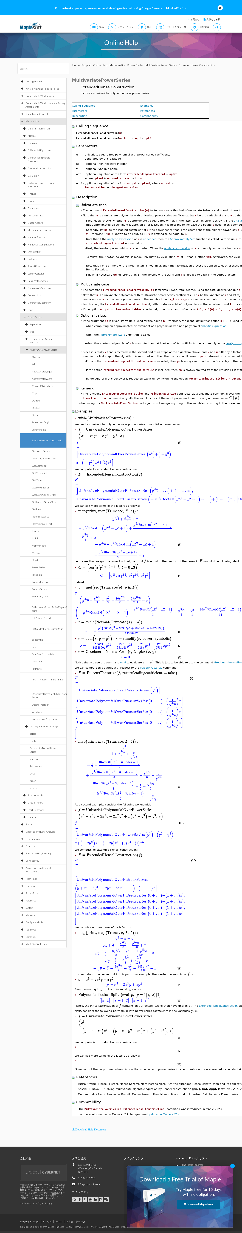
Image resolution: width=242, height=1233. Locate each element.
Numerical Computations (41, 244)
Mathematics (32, 121)
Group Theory (35, 802)
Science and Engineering (38, 853)
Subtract (36, 646)
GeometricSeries (41, 451)
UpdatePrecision (40, 704)
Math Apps (31, 878)
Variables (37, 711)
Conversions (35, 295)
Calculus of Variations (39, 288)
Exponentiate (39, 429)
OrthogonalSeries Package (44, 726)
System (29, 907)
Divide (35, 415)
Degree (36, 400)
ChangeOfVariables (42, 386)
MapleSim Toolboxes (36, 944)
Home (76, 65)
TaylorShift (37, 661)
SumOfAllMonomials (43, 654)
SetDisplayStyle (40, 596)
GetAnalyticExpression (44, 458)
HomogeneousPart (42, 523)
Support (86, 65)
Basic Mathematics (38, 280)
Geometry (33, 208)
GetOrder (37, 480)
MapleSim (31, 936)
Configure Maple (34, 922)
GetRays (36, 509)
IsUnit (35, 538)
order (33, 780)
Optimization (34, 251)
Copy (35, 393)
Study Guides (33, 893)
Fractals (32, 200)
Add (34, 364)
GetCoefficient (39, 465)
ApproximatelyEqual (42, 371)
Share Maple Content (37, 113)
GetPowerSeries (40, 487)
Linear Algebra (35, 222)
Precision (37, 574)
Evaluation (33, 175)
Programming (33, 838)
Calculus (32, 143)
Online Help (100, 65)
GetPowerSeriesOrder (44, 494)
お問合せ (194, 19)
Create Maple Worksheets (40, 95)
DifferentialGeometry (39, 302)
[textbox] (189, 573)
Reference (31, 900)
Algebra (32, 135)
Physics (30, 824)
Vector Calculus (36, 273)
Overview (37, 356)
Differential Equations (39, 150)
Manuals (30, 915)
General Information (39, 128)
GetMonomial (39, 472)
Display (36, 407)
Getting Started (34, 81)
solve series (36, 788)
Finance (32, 193)
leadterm (34, 758)
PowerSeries (38, 567)
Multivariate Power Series (43, 349)
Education (31, 885)
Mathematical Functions (40, 229)
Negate (35, 560)
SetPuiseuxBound (41, 618)
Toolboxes (31, 929)
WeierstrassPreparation (45, 719)
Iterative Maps (35, 215)
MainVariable (39, 545)
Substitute (37, 639)
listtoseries (36, 766)
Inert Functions (36, 809)
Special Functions (37, 266)
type (32, 331)
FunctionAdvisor (37, 795)
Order (33, 773)
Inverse (36, 531)
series (33, 733)
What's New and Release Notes (42, 88)
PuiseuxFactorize (41, 581)
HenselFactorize (40, 516)
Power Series (35, 317)
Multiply (36, 552)
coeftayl (34, 740)
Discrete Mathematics (39, 168)
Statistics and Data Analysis (40, 831)
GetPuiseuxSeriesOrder (45, 502)
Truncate (37, 668)
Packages (32, 259)
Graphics (30, 846)
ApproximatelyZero (42, 378)
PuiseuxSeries (39, 589)
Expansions (36, 324)
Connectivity (32, 860)
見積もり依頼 (213, 19)
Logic (30, 309)
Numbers (33, 817)
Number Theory (36, 237)
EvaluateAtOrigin (41, 422)
